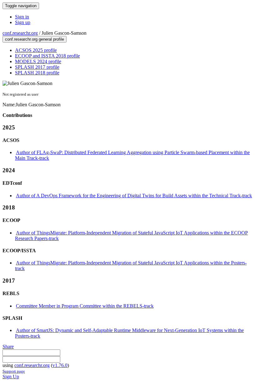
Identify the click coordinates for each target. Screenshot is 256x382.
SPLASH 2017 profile (37, 67)
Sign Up (10, 376)
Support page (13, 371)
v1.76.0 (59, 365)
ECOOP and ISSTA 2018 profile (47, 55)
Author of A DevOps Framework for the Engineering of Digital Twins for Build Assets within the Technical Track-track (134, 195)
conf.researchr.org (20, 33)
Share (8, 346)
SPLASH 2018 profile (37, 72)
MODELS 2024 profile (38, 61)
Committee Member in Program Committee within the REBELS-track (85, 306)
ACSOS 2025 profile (36, 50)
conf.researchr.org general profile (34, 39)
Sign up (22, 22)
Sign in (22, 16)
